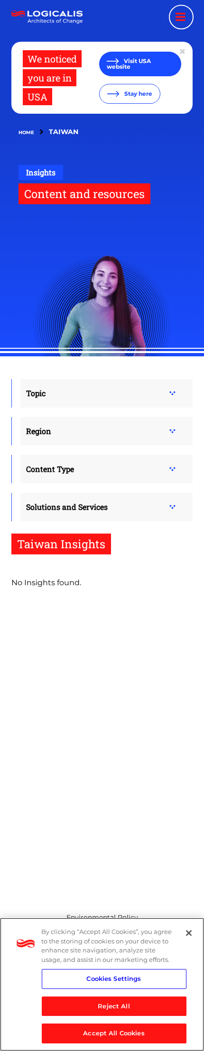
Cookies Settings (113, 978)
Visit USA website (129, 63)
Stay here (137, 93)
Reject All (114, 1006)
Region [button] (38, 431)
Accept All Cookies (113, 1033)
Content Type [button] (50, 469)
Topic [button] (36, 393)
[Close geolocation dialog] (183, 52)
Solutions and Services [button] (67, 507)
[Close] (188, 933)
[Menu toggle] (181, 17)
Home (26, 132)
